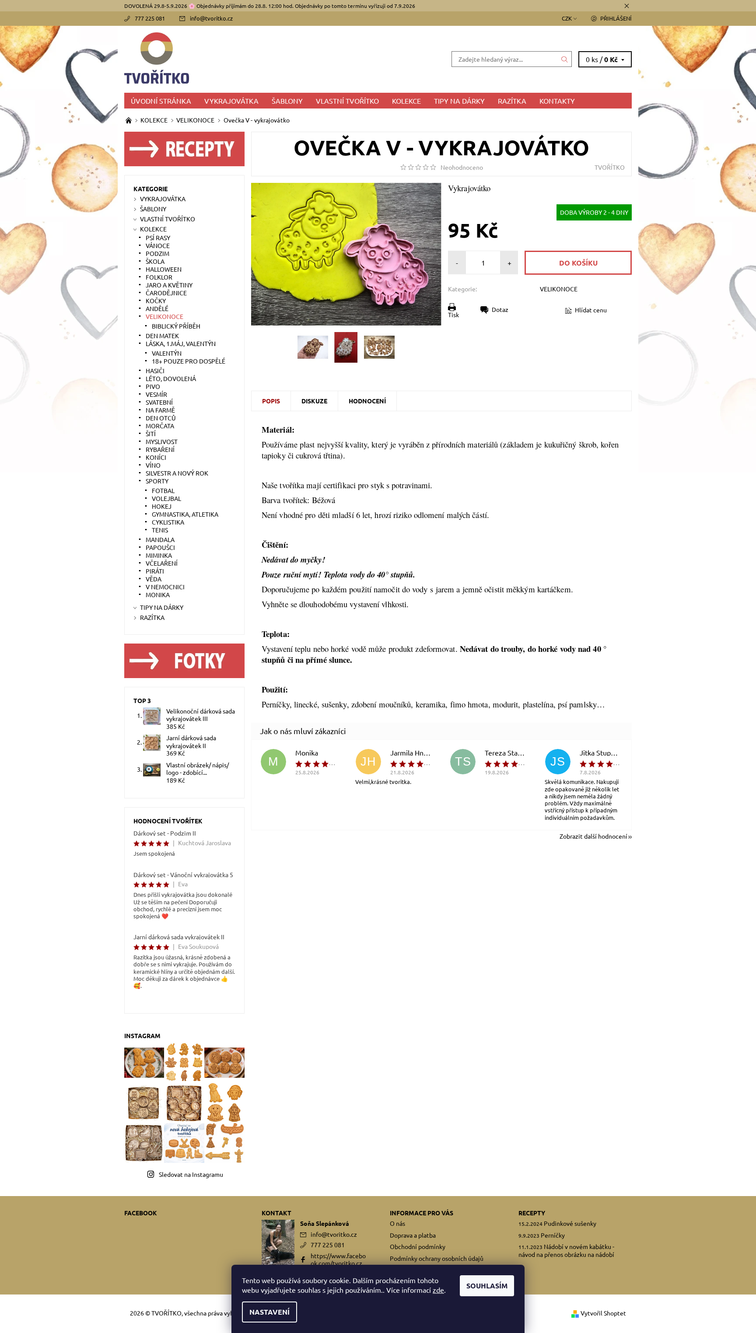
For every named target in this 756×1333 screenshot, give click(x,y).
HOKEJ (162, 506)
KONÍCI (156, 457)
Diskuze (314, 401)
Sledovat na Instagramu (191, 1174)
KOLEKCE (406, 100)
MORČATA (160, 426)
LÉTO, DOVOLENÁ (171, 378)
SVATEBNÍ (159, 402)
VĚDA (153, 579)
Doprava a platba (413, 1235)
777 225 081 (150, 18)
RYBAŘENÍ (160, 449)
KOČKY (156, 300)
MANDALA (160, 539)
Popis (271, 401)
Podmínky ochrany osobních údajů (436, 1258)
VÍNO (153, 465)
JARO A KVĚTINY (169, 285)
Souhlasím (487, 1285)
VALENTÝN (167, 353)
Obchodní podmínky (417, 1246)
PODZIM (157, 253)
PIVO (153, 386)
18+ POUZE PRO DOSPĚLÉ (188, 361)
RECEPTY (531, 1213)
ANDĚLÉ (157, 308)
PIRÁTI (155, 571)
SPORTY (157, 481)
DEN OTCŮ (161, 418)
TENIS (160, 530)
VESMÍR (156, 394)
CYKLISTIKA (168, 522)
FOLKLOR (159, 277)
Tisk (453, 314)
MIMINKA (159, 555)
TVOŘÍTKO (610, 167)
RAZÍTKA (512, 100)
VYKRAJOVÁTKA (231, 100)
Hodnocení (367, 401)
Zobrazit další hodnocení (593, 835)
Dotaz (500, 309)
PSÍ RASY (158, 237)
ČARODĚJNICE (166, 293)
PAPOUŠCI (160, 547)
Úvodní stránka (161, 100)
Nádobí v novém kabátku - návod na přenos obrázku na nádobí (566, 1250)
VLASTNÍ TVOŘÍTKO (347, 100)
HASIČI (155, 370)
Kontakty (557, 100)
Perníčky (553, 1235)
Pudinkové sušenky (570, 1223)
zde (438, 1289)
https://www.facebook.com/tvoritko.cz (338, 1259)
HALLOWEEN (164, 269)
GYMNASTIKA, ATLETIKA (185, 514)
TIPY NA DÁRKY (459, 100)
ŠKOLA (155, 261)
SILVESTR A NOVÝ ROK (177, 473)
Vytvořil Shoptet (603, 1313)
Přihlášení (616, 18)
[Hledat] (565, 59)
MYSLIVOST (162, 441)
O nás (397, 1223)
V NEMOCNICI (165, 587)
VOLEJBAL (166, 498)
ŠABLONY (287, 100)
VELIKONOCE (559, 289)
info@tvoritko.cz (211, 18)
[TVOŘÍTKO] (251, 57)
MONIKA (158, 594)
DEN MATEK (162, 335)
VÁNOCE (158, 245)
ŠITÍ (151, 433)
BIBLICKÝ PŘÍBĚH (176, 326)
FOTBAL (163, 490)
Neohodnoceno (462, 167)
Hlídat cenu (591, 310)
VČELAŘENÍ (162, 563)
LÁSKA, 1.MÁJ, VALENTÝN (181, 343)
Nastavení (269, 1311)
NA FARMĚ (160, 410)
